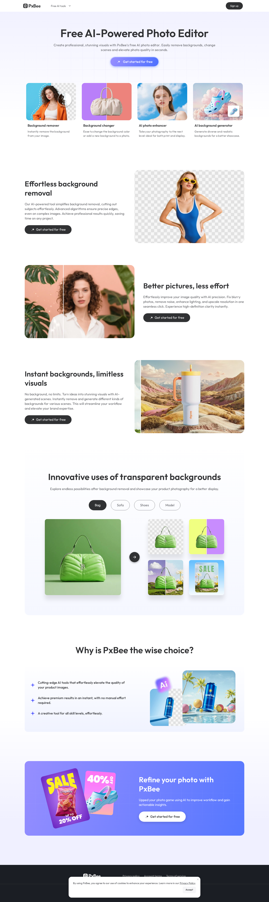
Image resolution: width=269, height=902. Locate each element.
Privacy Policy (187, 883)
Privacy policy (131, 876)
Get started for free (138, 62)
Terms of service (176, 876)
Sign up (234, 5)
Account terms (153, 876)
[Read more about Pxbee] (31, 6)
